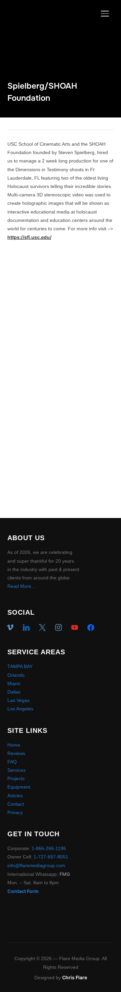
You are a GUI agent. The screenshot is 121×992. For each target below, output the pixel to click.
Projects (16, 778)
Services (16, 770)
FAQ (12, 761)
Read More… (21, 586)
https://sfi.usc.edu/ (29, 237)
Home (13, 745)
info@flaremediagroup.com (36, 865)
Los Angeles (20, 708)
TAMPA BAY (20, 666)
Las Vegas (18, 700)
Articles (15, 795)
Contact (15, 804)
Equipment (18, 787)
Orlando (16, 675)
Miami (13, 683)
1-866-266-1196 (49, 848)
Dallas (14, 692)
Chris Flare (74, 977)
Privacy (15, 812)
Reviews (16, 753)
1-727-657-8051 (51, 856)
